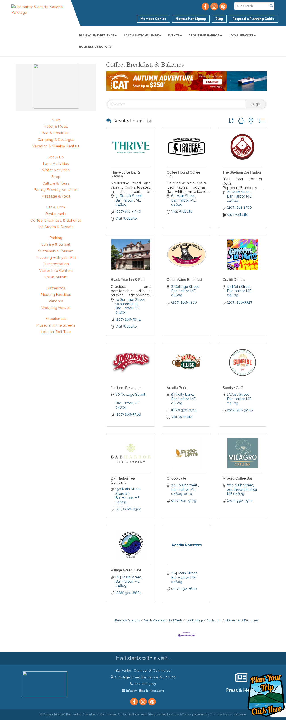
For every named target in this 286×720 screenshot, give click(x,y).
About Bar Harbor (204, 35)
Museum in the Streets (56, 325)
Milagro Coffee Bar (237, 478)
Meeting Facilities (56, 295)
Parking (55, 238)
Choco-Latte (176, 478)
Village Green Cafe (126, 570)
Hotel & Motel (56, 126)
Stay (56, 120)
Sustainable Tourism (56, 251)
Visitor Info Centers (56, 270)
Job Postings (194, 620)
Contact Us (213, 620)
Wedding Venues (56, 308)
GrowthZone (180, 714)
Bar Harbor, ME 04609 (145, 677)
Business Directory (95, 46)
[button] (108, 121)
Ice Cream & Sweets (56, 227)
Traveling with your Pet (56, 257)
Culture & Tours (55, 183)
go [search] (258, 104)
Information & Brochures (241, 620)
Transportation (56, 264)
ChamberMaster (221, 714)
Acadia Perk (176, 388)
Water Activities (56, 170)
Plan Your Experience (96, 35)
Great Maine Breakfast (184, 280)
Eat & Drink (56, 207)
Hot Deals (175, 620)
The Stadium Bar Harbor (242, 172)
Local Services (241, 35)
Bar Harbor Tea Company (123, 480)
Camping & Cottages (56, 140)
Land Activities (56, 163)
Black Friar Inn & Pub (128, 280)
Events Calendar (154, 620)
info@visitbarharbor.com (144, 690)
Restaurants (56, 214)
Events (174, 35)
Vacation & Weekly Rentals (56, 146)
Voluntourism (55, 277)
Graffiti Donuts (234, 280)
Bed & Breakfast (56, 133)
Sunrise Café (233, 388)
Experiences (56, 318)
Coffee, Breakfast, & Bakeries (55, 220)
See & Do (56, 157)
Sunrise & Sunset (56, 244)
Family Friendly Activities (56, 190)
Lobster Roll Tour (56, 332)
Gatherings (55, 288)
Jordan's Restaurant (127, 388)
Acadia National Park (141, 35)
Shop (56, 177)
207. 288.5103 (144, 684)
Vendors (56, 301)
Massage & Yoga (56, 196)
